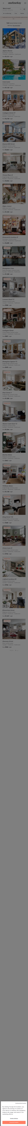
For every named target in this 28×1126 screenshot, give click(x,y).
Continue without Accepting (20, 1103)
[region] (14, 1113)
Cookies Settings (14, 1118)
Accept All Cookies (14, 1122)
